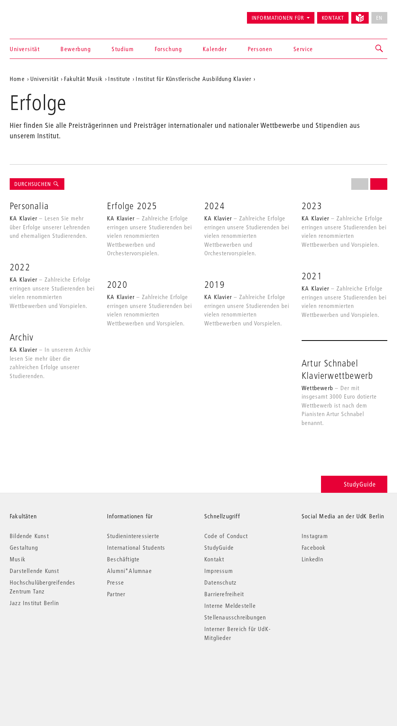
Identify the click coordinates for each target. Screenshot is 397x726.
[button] (379, 48)
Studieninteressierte (133, 536)
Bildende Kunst (29, 536)
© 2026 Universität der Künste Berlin (50, 670)
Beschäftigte (123, 559)
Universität (25, 49)
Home (17, 79)
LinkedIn (313, 559)
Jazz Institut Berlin (34, 603)
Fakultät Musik (83, 79)
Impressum (218, 571)
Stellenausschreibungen (235, 617)
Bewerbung (75, 49)
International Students (136, 547)
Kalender (215, 49)
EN (379, 17)
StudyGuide (360, 484)
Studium (123, 49)
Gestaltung (24, 547)
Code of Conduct (226, 536)
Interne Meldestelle (230, 605)
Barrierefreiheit (224, 594)
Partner (116, 594)
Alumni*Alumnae (129, 571)
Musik (18, 559)
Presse (115, 582)
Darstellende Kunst (34, 571)
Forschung (168, 49)
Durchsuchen (33, 184)
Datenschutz (220, 582)
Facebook (314, 547)
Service (303, 49)
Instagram (315, 536)
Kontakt (333, 17)
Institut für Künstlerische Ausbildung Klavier (193, 79)
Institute (119, 79)
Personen (260, 49)
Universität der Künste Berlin (40, 14)
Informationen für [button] (278, 17)
